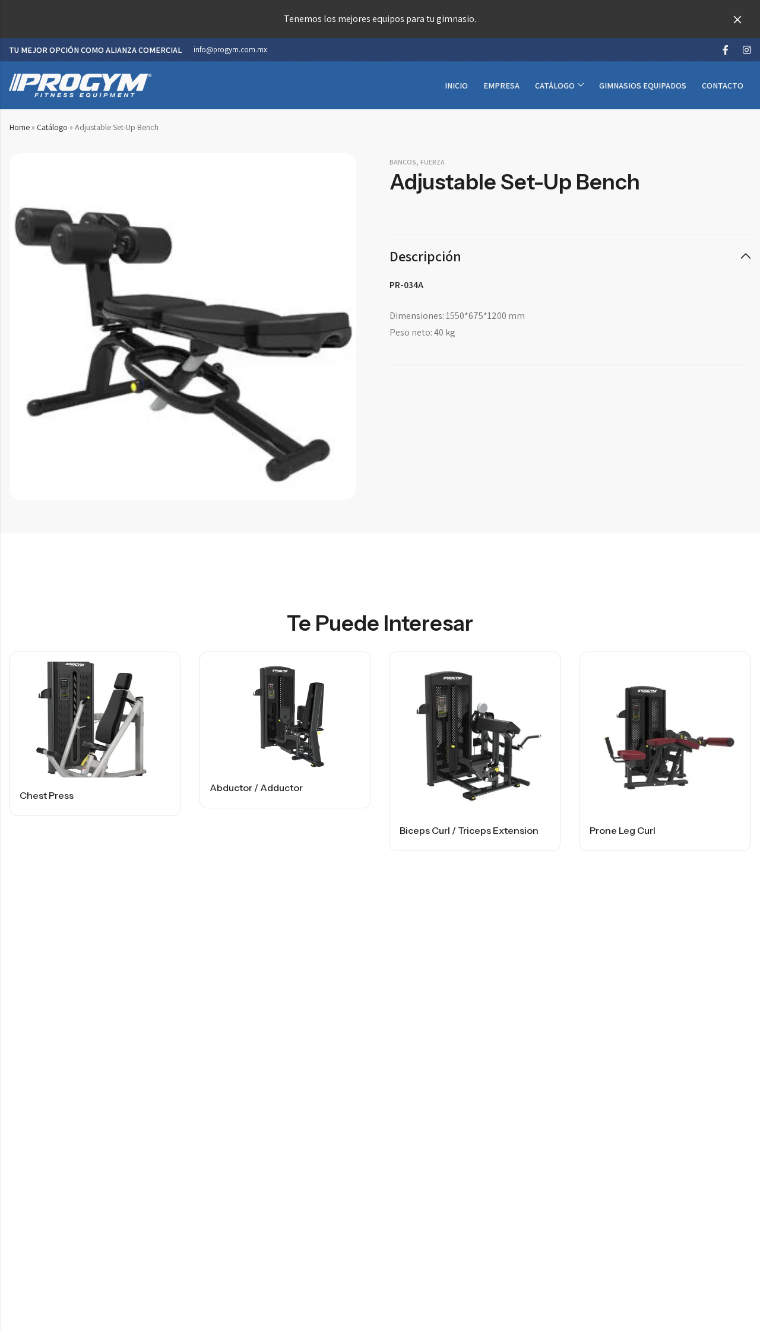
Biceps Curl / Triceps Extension (469, 830)
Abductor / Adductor (256, 787)
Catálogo (52, 127)
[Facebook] (726, 50)
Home (20, 127)
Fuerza (432, 161)
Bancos (403, 161)
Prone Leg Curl (623, 830)
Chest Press (47, 795)
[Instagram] (747, 50)
